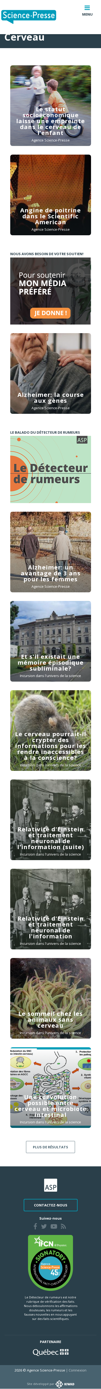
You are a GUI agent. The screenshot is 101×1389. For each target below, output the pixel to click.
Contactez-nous (50, 1205)
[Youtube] (54, 1227)
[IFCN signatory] (50, 1262)
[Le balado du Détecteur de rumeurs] (50, 469)
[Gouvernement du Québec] (50, 1351)
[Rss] (63, 1227)
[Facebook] (35, 1227)
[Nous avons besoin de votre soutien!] (50, 291)
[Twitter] (44, 1227)
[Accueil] (33, 17)
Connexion (77, 1370)
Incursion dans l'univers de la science (50, 675)
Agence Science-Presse (51, 140)
